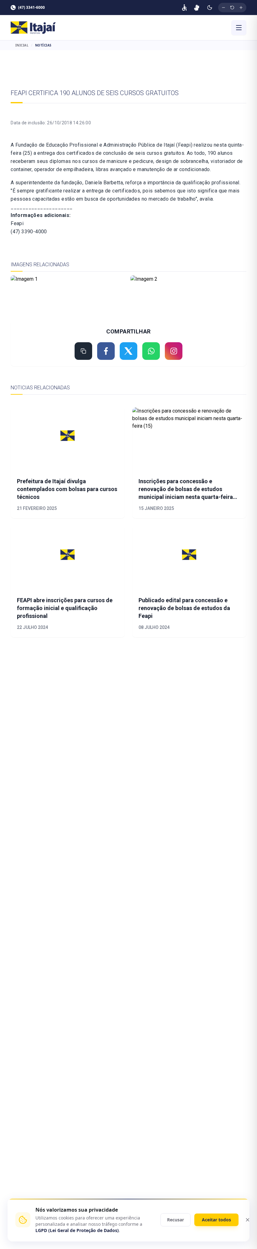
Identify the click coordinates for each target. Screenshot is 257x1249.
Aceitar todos (216, 1220)
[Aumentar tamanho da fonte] (241, 7)
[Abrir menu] (238, 27)
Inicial (22, 45)
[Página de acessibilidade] (184, 8)
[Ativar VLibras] (196, 8)
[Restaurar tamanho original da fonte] (232, 7)
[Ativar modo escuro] (209, 7)
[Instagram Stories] (173, 351)
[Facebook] (106, 351)
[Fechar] (247, 1219)
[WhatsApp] (151, 351)
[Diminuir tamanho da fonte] (223, 7)
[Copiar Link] (83, 351)
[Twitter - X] (128, 351)
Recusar (175, 1220)
